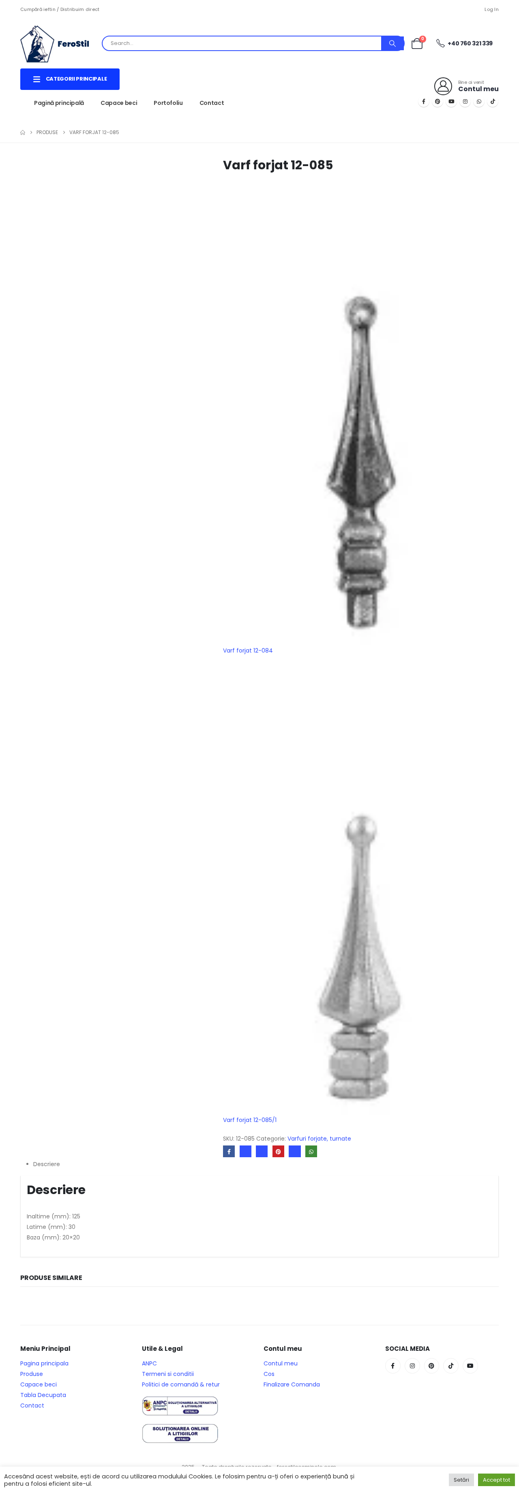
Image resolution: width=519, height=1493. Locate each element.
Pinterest (278, 1151)
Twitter (245, 1151)
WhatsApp (311, 1151)
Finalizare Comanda (292, 1384)
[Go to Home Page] (22, 132)
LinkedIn (262, 1151)
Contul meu (281, 1363)
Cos (269, 1374)
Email (294, 1151)
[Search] (392, 43)
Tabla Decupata (43, 1395)
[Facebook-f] (393, 1366)
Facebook (229, 1151)
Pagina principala (44, 1363)
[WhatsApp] (479, 101)
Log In (492, 9)
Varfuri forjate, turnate (319, 1139)
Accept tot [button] (496, 1480)
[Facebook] (423, 101)
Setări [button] (461, 1480)
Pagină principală (59, 103)
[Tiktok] (492, 101)
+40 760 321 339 (470, 43)
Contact (211, 103)
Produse (31, 1374)
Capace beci (119, 103)
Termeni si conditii (168, 1374)
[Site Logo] (60, 43)
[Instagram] (465, 101)
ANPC (149, 1363)
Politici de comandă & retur (181, 1384)
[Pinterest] (437, 101)
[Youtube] (451, 101)
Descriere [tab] (46, 1164)
